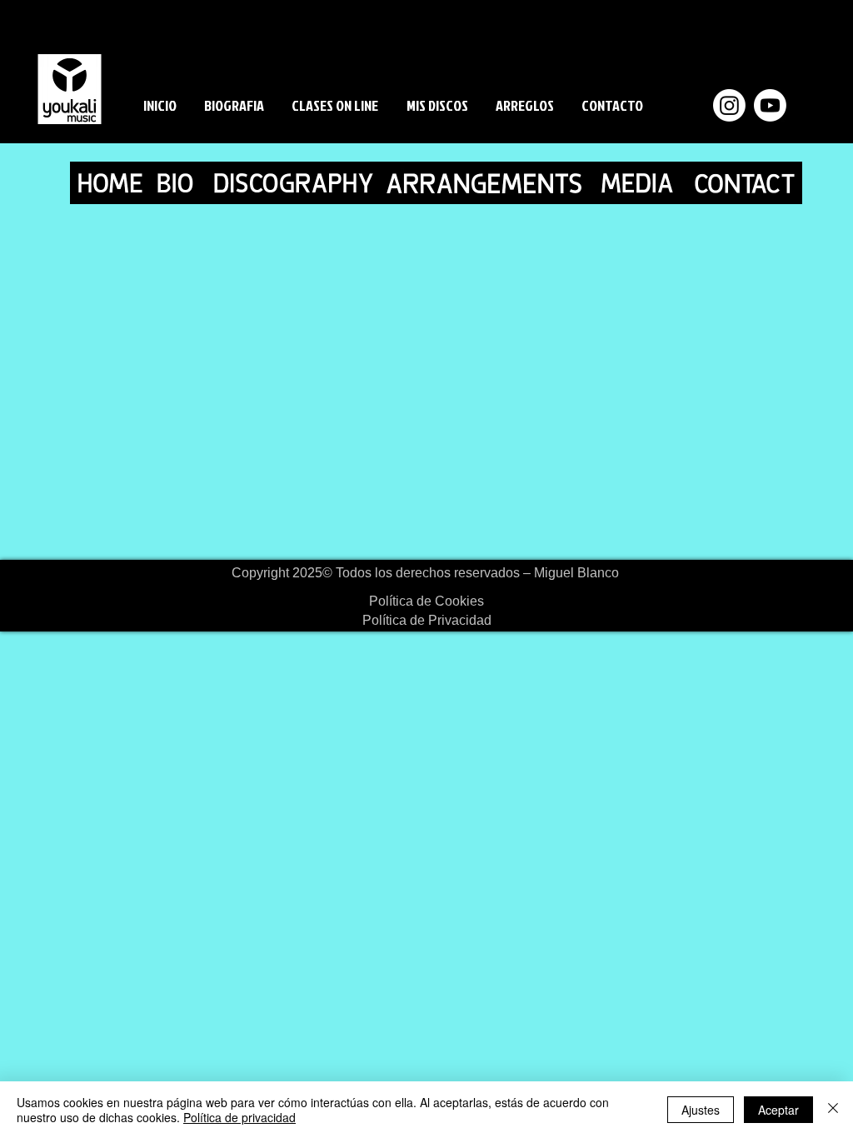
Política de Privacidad (426, 620)
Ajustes (700, 1109)
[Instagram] (729, 105)
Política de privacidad (239, 1117)
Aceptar (778, 1109)
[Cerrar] (833, 1110)
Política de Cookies (426, 601)
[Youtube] (770, 105)
